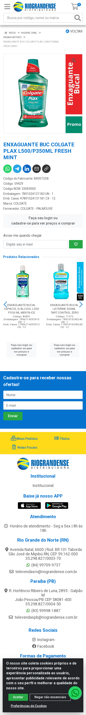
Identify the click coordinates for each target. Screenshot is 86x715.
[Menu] (7, 7)
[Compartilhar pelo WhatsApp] (7, 169)
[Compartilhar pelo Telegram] (17, 169)
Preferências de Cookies (29, 706)
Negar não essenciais (50, 697)
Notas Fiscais (27, 447)
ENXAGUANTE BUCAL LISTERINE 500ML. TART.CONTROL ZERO (64, 308)
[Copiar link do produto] (46, 169)
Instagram (45, 639)
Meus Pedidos (27, 438)
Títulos (64, 438)
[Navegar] (5, 304)
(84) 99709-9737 (45, 565)
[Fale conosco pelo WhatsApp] (75, 692)
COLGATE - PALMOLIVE (37, 208)
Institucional (43, 485)
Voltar (75, 31)
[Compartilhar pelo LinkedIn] (27, 169)
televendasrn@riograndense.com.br (46, 572)
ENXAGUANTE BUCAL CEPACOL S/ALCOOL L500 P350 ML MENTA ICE (21, 308)
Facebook (45, 646)
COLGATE (20, 203)
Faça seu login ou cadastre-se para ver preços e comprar (43, 220)
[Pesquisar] (77, 17)
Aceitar (18, 697)
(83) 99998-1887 (45, 610)
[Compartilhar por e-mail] (36, 169)
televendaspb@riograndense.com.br (46, 617)
